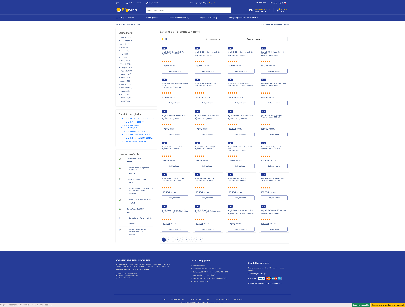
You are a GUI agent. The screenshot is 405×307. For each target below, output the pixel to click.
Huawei (125, 74)
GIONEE (125, 101)
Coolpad (126, 67)
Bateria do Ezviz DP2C (200, 281)
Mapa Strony (238, 299)
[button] (126, 17)
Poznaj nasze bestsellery (179, 18)
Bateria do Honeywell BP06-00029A (138, 138)
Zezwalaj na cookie (361, 305)
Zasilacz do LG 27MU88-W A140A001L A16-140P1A (210, 272)
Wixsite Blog (266, 283)
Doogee (125, 91)
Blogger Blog (277, 283)
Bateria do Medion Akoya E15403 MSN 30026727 (209, 278)
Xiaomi (287, 24)
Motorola (126, 71)
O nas (164, 299)
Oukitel (125, 98)
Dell (124, 54)
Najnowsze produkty (208, 18)
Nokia (125, 78)
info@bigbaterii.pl (259, 274)
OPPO (125, 61)
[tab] (162, 39)
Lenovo (125, 37)
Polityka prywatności (222, 299)
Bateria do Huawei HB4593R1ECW (137, 134)
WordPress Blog (254, 283)
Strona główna (152, 18)
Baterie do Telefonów (273, 24)
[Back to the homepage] (261, 24)
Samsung (126, 40)
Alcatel (125, 81)
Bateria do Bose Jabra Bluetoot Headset (206, 269)
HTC (124, 94)
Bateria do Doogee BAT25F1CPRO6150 (130, 126)
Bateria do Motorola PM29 (134, 131)
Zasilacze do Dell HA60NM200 (135, 141)
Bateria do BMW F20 (199, 265)
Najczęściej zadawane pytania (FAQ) (243, 18)
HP (124, 47)
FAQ (208, 299)
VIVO (124, 51)
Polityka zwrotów (195, 299)
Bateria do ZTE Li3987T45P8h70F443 (138, 118)
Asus (124, 44)
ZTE (124, 57)
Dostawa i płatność (177, 299)
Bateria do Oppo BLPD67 (133, 122)
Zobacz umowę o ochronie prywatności (388, 305)
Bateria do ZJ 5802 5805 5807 (203, 275)
